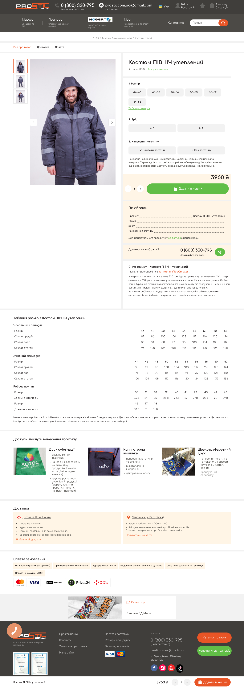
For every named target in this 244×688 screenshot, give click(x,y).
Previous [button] (33, 122)
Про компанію (68, 634)
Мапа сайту (67, 652)
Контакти (65, 640)
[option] (73, 122)
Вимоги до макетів (117, 646)
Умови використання (73, 646)
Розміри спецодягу (117, 640)
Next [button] (112, 122)
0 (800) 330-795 (78, 5)
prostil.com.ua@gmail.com (128, 5)
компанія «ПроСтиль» (173, 271)
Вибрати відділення (28, 539)
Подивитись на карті (139, 535)
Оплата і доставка (117, 634)
